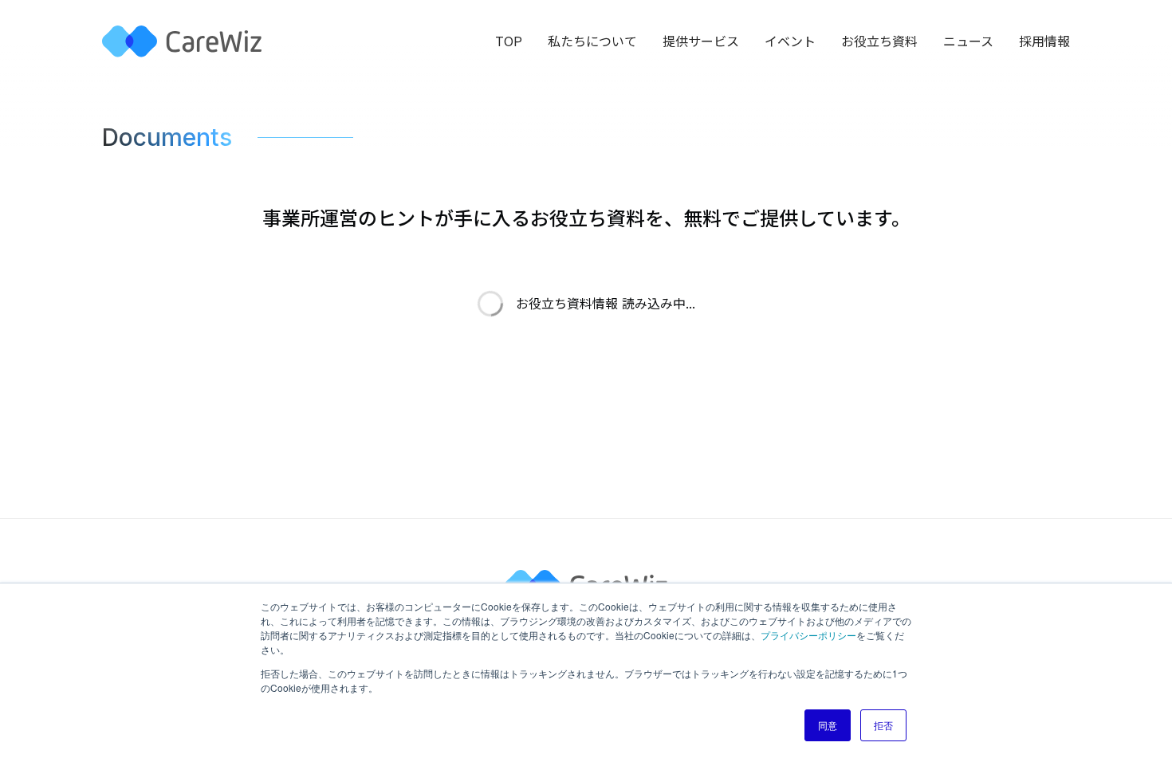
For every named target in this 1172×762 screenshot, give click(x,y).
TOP (508, 41)
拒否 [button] (883, 725)
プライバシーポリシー (808, 635)
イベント (790, 41)
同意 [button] (827, 725)
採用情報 (1044, 41)
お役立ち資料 (879, 41)
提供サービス (701, 41)
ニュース (968, 41)
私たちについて (592, 41)
